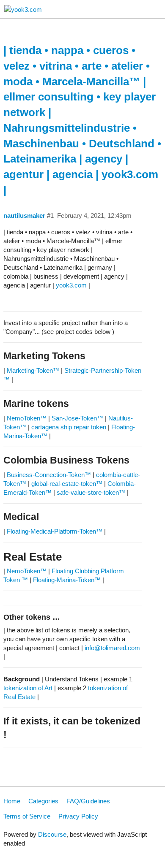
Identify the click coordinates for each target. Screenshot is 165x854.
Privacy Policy (78, 816)
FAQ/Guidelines (88, 801)
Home (11, 801)
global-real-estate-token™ (66, 483)
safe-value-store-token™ (91, 492)
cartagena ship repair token (68, 427)
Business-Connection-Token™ (50, 474)
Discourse (52, 834)
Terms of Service (26, 816)
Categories (43, 801)
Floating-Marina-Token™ (67, 579)
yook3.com (71, 285)
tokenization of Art (27, 687)
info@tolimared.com (112, 647)
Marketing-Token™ (33, 370)
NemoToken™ (27, 418)
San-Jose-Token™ (77, 418)
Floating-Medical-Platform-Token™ (54, 531)
